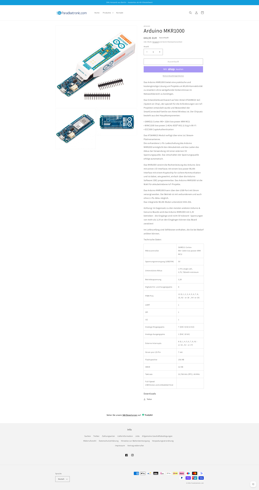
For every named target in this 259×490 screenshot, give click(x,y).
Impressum (120, 445)
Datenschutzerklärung (108, 441)
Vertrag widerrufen (135, 445)
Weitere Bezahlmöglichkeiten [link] (173, 76)
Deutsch (61, 479)
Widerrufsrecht (89, 441)
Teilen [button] (149, 399)
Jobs (137, 436)
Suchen (87, 436)
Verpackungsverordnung (163, 441)
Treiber (96, 436)
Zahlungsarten (108, 436)
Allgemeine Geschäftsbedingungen (157, 436)
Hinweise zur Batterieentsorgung (135, 441)
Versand (155, 42)
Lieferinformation (125, 436)
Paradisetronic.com (197, 483)
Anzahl (146, 46)
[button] (108, 13)
